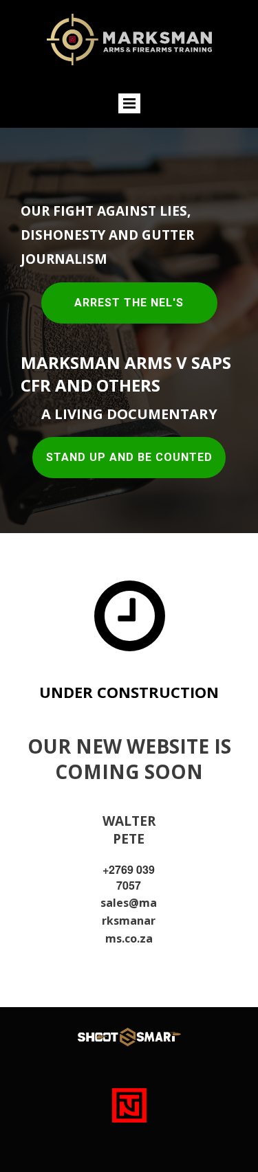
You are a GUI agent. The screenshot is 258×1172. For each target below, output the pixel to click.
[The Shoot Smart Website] (129, 1037)
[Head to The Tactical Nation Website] (129, 1105)
